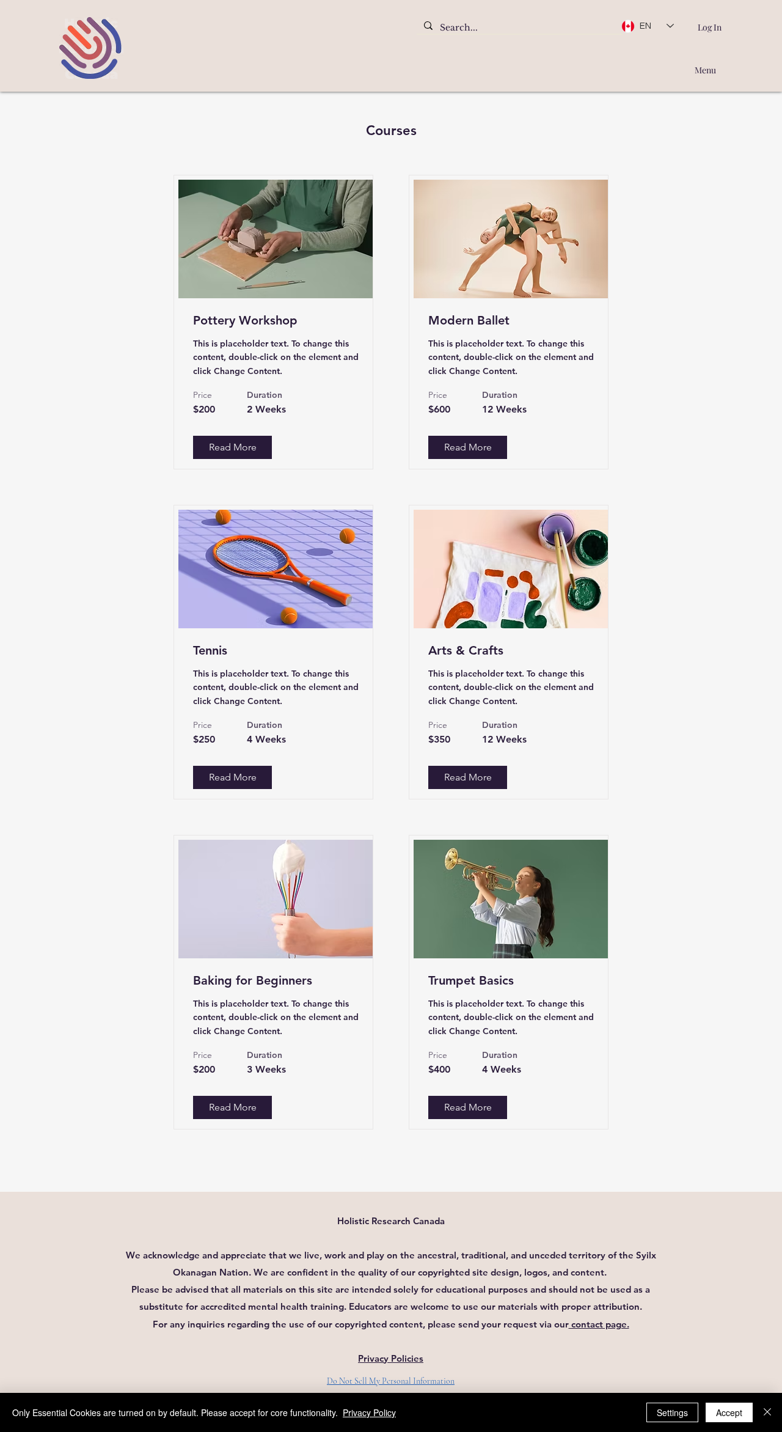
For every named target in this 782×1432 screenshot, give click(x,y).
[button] (232, 447)
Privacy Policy (369, 1412)
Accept (729, 1412)
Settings (672, 1412)
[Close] (767, 1412)
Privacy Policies (390, 1358)
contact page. (599, 1324)
